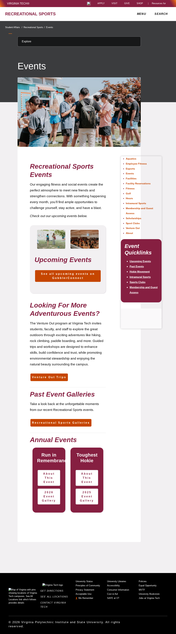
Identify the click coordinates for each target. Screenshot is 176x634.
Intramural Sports (136, 203)
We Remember (85, 598)
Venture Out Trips (49, 377)
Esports (130, 168)
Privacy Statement (85, 590)
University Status (84, 581)
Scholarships (133, 218)
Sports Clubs (137, 282)
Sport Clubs (133, 223)
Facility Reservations (138, 183)
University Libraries (116, 581)
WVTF (142, 590)
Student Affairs (13, 27)
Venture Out (133, 228)
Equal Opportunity (148, 585)
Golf (128, 193)
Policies (143, 581)
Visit (114, 3)
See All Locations (55, 596)
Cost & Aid (112, 594)
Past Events (137, 266)
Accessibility (113, 585)
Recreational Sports (34, 27)
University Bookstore (149, 594)
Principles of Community (88, 585)
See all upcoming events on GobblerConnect (68, 275)
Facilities (131, 178)
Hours (129, 198)
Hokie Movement (140, 271)
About (129, 233)
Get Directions (52, 591)
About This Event (49, 477)
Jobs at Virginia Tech (149, 598)
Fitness (130, 188)
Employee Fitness (136, 163)
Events (49, 27)
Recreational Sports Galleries (61, 422)
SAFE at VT (113, 598)
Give (127, 3)
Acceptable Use (83, 594)
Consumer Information (118, 590)
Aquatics (131, 158)
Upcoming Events (140, 261)
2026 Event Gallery (49, 496)
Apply (101, 3)
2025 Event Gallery (87, 496)
